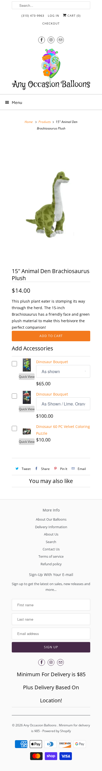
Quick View (27, 376)
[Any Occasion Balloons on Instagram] (51, 40)
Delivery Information (51, 527)
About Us (51, 534)
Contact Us (51, 549)
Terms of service (51, 556)
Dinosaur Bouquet (52, 361)
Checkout (51, 23)
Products (44, 122)
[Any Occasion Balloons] (51, 69)
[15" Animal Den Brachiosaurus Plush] (51, 199)
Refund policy (51, 564)
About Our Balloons (51, 519)
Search (51, 541)
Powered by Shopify (56, 731)
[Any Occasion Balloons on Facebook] (41, 40)
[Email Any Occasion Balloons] (60, 40)
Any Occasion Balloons (40, 725)
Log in (53, 15)
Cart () (73, 15)
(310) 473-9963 (32, 15)
